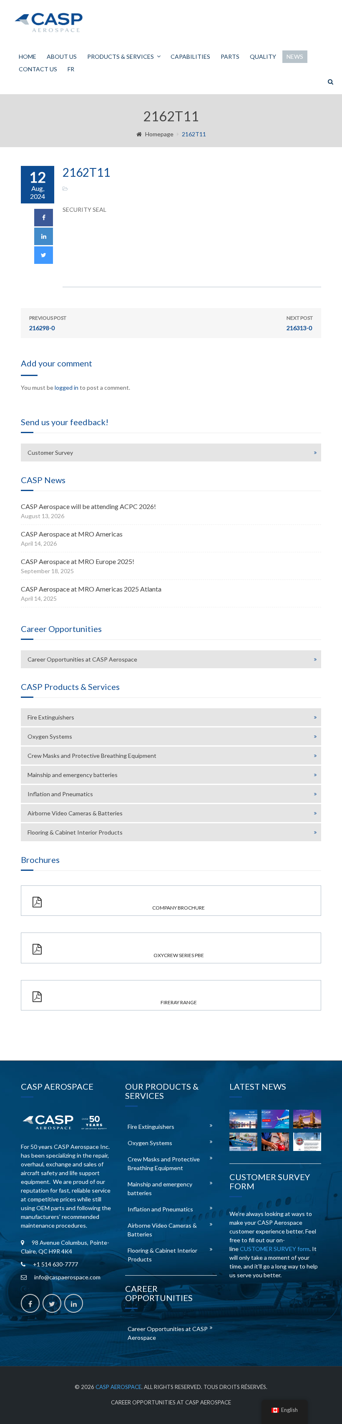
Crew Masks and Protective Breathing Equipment (92, 755)
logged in (66, 387)
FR (71, 69)
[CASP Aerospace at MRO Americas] (275, 1119)
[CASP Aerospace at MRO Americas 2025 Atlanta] (243, 1142)
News (295, 56)
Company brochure (178, 908)
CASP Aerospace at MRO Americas (72, 534)
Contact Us (38, 69)
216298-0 (47, 323)
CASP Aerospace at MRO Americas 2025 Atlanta (91, 589)
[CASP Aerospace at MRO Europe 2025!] (307, 1119)
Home (27, 56)
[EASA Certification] (275, 1142)
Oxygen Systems (50, 736)
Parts (230, 56)
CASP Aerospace (118, 1387)
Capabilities (190, 56)
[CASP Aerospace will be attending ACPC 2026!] (243, 1119)
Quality (263, 56)
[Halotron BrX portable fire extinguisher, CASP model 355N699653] (307, 1142)
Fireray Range (179, 1002)
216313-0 (300, 323)
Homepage (159, 134)
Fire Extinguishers (51, 717)
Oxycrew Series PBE (178, 955)
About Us (62, 56)
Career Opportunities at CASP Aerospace (82, 659)
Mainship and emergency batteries (73, 774)
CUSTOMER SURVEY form (274, 1248)
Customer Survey (50, 452)
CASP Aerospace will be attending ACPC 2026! (88, 506)
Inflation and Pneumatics (60, 793)
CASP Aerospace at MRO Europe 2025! (77, 561)
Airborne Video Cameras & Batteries (75, 813)
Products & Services (120, 56)
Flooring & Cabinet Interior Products (75, 832)
